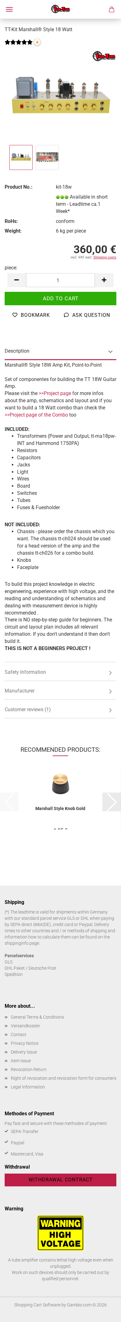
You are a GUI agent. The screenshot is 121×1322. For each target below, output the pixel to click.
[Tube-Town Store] (61, 9)
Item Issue (21, 1060)
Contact (18, 1034)
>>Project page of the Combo (36, 415)
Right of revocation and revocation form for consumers (63, 1078)
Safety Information (25, 672)
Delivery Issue (24, 1051)
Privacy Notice (24, 1043)
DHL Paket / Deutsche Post (30, 968)
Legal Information (28, 1086)
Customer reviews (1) (28, 709)
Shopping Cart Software (37, 1304)
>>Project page (55, 393)
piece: (11, 268)
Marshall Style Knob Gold (60, 808)
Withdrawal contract (61, 1180)
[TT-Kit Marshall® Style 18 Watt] (60, 96)
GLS (8, 961)
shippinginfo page (22, 943)
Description (17, 351)
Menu (9, 9)
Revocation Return (29, 1069)
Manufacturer (19, 691)
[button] (16, 280)
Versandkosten (25, 1025)
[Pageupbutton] (104, 1312)
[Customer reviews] (19, 46)
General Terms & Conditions (37, 1017)
